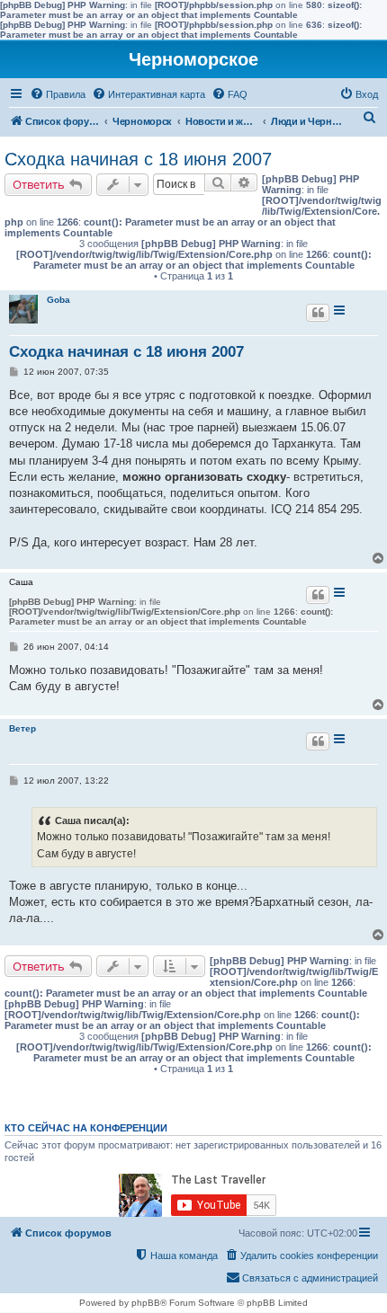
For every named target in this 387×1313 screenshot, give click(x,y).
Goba (58, 300)
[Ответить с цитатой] (317, 313)
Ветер (22, 728)
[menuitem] (58, 94)
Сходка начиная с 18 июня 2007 (138, 159)
